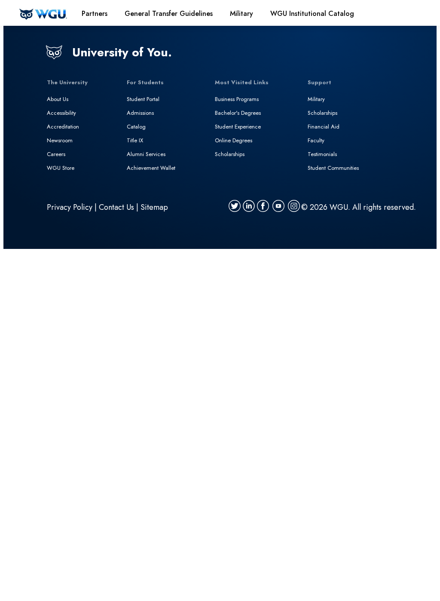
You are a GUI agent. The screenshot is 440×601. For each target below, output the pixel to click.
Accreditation (63, 127)
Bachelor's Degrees (238, 113)
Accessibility (61, 113)
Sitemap (154, 207)
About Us (57, 99)
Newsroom (60, 140)
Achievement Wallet (151, 168)
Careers (56, 154)
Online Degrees (233, 140)
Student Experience (238, 127)
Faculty (316, 140)
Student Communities (333, 168)
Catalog (136, 127)
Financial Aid (323, 127)
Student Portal (143, 99)
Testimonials (322, 154)
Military (316, 99)
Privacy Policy (69, 207)
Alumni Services (146, 154)
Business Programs (237, 99)
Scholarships (229, 154)
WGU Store (60, 168)
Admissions (140, 113)
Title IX (135, 140)
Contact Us (116, 207)
